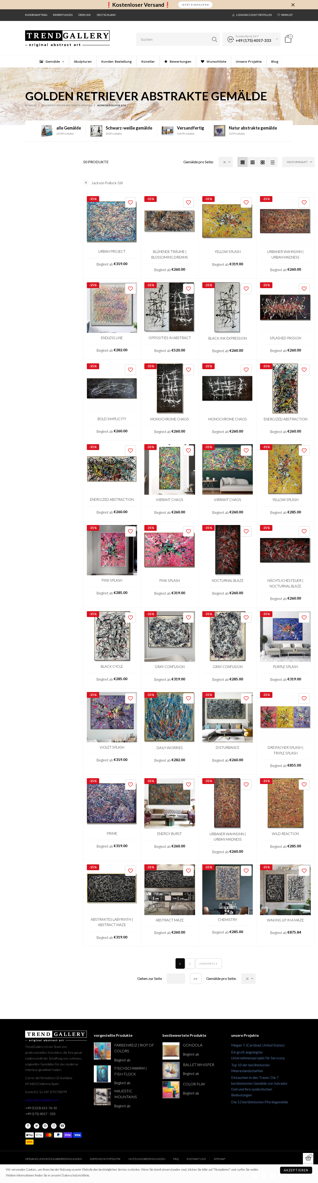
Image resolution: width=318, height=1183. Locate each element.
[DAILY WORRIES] (169, 717)
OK (196, 978)
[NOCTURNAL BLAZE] (227, 550)
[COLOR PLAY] (170, 1089)
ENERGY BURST (169, 834)
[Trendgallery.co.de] (67, 38)
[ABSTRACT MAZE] (169, 889)
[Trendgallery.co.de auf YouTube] (62, 1126)
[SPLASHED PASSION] (285, 307)
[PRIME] (112, 803)
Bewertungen (63, 14)
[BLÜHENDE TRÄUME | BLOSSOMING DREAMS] (169, 221)
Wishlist (287, 14)
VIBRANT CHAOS (169, 500)
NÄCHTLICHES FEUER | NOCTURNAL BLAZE (285, 583)
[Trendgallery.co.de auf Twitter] (36, 1126)
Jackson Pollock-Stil (107, 183)
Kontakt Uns (196, 1159)
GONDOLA (192, 1045)
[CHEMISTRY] (227, 889)
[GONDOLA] (170, 1050)
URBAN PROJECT (111, 251)
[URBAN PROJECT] (112, 221)
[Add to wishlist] (130, 202)
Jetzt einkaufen (195, 4)
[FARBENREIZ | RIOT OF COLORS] (102, 1050)
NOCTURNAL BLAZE (228, 580)
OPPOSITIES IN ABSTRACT (170, 338)
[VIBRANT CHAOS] (169, 469)
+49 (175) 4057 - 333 (40, 1114)
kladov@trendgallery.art (41, 1100)
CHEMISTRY (227, 919)
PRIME (112, 833)
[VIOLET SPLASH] (112, 717)
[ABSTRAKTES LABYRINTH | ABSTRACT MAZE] (112, 889)
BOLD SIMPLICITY (112, 419)
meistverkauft (297, 162)
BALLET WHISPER (198, 1064)
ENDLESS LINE (112, 338)
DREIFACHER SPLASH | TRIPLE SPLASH (285, 750)
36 (224, 162)
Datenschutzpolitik (105, 1159)
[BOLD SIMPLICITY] (112, 388)
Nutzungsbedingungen (147, 1159)
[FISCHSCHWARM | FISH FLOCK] (102, 1073)
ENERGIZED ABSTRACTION (285, 419)
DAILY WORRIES (170, 748)
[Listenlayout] (272, 162)
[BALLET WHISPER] (170, 1070)
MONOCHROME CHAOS (169, 419)
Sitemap (219, 1159)
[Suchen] (214, 39)
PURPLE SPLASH (285, 667)
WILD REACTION (285, 834)
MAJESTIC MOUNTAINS (125, 1094)
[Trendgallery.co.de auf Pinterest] (45, 1126)
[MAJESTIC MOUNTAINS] (102, 1096)
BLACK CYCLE (112, 666)
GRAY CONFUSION (170, 667)
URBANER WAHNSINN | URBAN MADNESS (285, 254)
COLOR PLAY (194, 1084)
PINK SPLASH (111, 580)
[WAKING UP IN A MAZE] (285, 889)
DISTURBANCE (227, 747)
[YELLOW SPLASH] (227, 221)
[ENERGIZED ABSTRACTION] (285, 388)
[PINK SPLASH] (112, 550)
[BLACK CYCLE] (112, 636)
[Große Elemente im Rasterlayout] (252, 162)
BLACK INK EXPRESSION (227, 338)
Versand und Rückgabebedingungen (53, 1159)
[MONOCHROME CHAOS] (169, 388)
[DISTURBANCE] (227, 717)
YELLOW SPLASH (228, 251)
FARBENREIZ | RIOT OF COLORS (134, 1048)
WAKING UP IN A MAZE (285, 920)
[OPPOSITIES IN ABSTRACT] (169, 307)
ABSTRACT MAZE (170, 920)
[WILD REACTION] (285, 803)
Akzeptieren (296, 1170)
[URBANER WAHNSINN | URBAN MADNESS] (285, 221)
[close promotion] (292, 4)
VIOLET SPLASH (112, 747)
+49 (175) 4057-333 (253, 40)
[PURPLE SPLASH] (285, 636)
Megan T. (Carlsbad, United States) (257, 1045)
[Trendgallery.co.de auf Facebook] (28, 1126)
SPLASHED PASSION (285, 338)
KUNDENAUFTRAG (36, 14)
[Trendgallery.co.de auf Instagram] (54, 1126)
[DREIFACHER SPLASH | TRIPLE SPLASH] (285, 717)
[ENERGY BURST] (169, 803)
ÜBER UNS (84, 14)
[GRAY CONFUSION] (169, 636)
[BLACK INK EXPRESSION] (227, 307)
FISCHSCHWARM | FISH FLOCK (130, 1071)
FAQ (176, 1159)
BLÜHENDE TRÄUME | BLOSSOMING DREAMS (169, 254)
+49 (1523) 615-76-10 (41, 1108)
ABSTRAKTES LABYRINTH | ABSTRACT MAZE (112, 922)
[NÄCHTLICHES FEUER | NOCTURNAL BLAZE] (285, 550)
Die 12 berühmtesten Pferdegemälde (259, 1102)
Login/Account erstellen (254, 14)
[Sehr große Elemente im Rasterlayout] (262, 162)
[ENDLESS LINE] (112, 307)
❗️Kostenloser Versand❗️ (138, 5)
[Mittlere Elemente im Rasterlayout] (242, 162)
